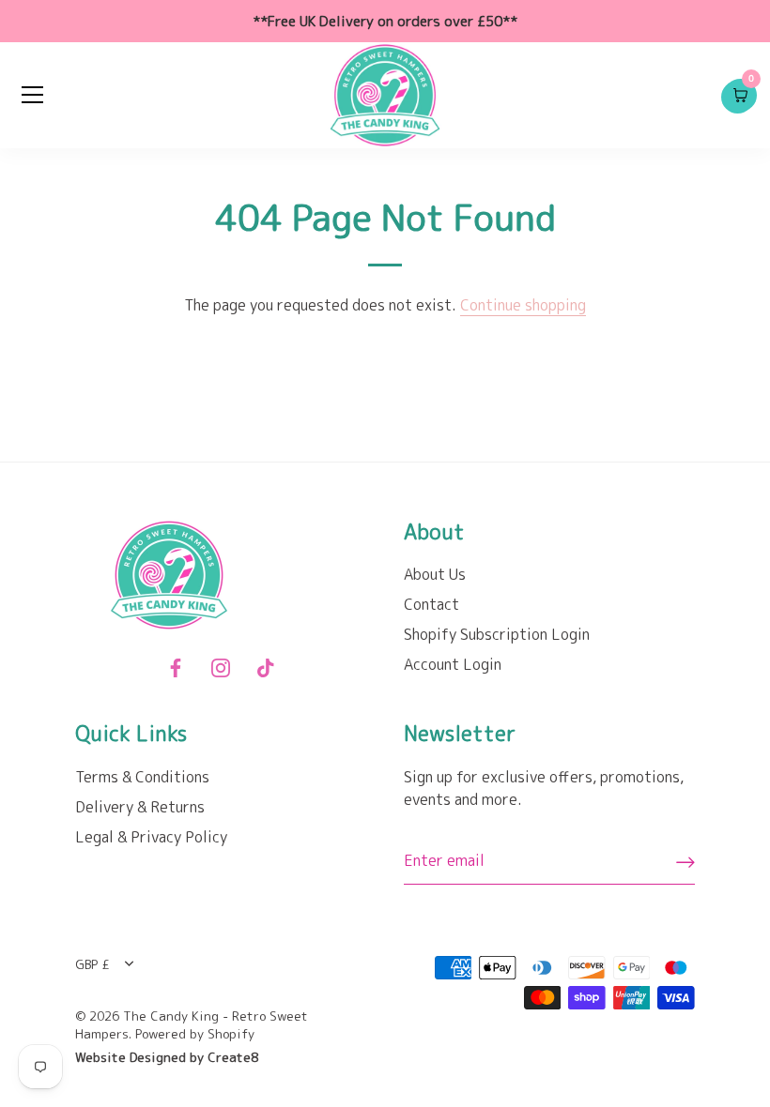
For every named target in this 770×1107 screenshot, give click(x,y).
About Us (435, 574)
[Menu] (33, 94)
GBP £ (92, 964)
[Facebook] (175, 667)
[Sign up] (685, 862)
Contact (431, 604)
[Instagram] (220, 667)
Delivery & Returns (140, 806)
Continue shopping (523, 305)
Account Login (452, 664)
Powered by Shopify (194, 1033)
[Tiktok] (265, 667)
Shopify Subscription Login (497, 634)
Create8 (233, 1057)
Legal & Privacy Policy (151, 836)
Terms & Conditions (142, 776)
